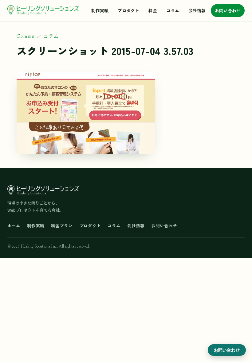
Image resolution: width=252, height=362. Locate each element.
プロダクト (128, 10)
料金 (152, 10)
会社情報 (197, 10)
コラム (172, 10)
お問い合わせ (228, 10)
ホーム (13, 225)
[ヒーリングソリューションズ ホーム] (43, 10)
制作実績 (99, 10)
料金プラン (62, 225)
